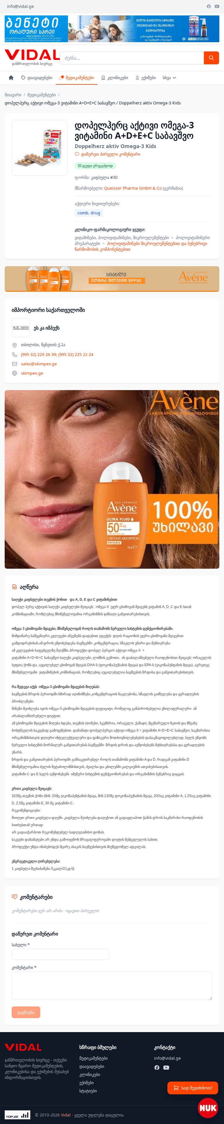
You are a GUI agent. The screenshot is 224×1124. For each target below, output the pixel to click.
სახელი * (21, 944)
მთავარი (13, 94)
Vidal (66, 1115)
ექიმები (148, 77)
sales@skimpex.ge (39, 364)
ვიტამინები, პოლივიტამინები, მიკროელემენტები (122, 237)
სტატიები (88, 1090)
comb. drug (89, 213)
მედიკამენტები (80, 77)
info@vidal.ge (20, 6)
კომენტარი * (24, 967)
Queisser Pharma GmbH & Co (133, 188)
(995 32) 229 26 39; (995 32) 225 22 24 (57, 354)
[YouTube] (217, 6)
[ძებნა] (211, 57)
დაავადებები (39, 77)
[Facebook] (208, 6)
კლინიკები (117, 77)
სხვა (167, 77)
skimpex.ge (32, 373)
